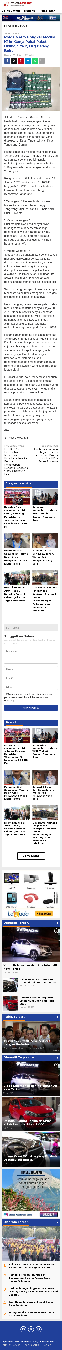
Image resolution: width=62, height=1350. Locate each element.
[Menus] (57, 4)
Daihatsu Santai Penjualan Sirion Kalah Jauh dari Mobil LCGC (37, 1000)
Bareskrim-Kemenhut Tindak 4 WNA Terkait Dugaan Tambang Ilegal (44, 514)
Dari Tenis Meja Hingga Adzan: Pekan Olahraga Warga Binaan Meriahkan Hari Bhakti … (33, 1291)
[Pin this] (21, 61)
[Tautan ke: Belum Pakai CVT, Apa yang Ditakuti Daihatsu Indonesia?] (10, 984)
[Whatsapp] (35, 61)
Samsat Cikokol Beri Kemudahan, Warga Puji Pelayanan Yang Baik (43, 557)
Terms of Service (11, 1344)
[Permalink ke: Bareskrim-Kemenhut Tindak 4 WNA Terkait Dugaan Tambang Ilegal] (45, 496)
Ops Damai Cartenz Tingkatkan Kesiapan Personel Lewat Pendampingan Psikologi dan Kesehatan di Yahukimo (44, 832)
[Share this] (7, 61)
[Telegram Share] (28, 61)
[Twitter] (31, 1329)
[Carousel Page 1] (54, 1050)
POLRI (20, 55)
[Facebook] (23, 1329)
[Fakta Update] (17, 3)
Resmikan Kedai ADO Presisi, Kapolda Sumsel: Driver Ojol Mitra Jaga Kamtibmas (15, 594)
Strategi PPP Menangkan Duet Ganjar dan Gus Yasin (25, 1042)
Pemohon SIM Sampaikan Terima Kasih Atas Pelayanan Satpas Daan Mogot (16, 557)
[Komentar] (42, 61)
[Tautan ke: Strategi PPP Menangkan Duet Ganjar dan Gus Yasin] (31, 1037)
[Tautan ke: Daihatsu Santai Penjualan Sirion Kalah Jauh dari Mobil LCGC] (10, 1003)
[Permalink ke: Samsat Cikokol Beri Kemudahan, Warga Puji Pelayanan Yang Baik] (45, 540)
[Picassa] (38, 1329)
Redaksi (47, 1344)
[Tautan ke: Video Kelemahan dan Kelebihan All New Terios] (31, 944)
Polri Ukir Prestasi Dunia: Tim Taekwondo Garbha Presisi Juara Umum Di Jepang (29, 1277)
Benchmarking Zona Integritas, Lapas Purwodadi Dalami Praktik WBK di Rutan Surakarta (45, 453)
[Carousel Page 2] (56, 1050)
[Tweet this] (14, 61)
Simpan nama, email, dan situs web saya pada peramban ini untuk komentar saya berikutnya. (28, 697)
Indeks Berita (31, 1344)
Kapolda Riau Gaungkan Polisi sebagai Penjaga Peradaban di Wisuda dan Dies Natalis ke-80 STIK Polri (16, 517)
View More (31, 856)
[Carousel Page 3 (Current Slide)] (58, 1050)
